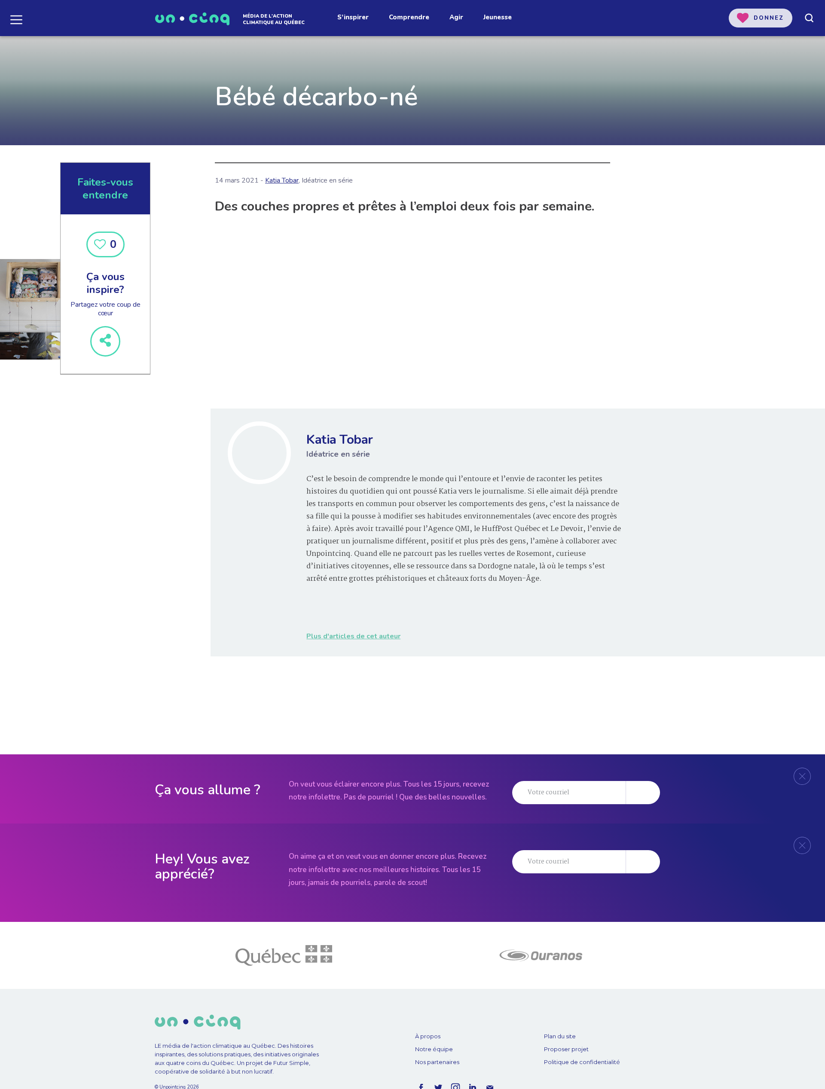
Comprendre (409, 17)
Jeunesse (497, 17)
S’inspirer (353, 17)
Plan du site (560, 1036)
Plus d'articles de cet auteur (353, 636)
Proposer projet (566, 1049)
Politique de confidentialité (582, 1061)
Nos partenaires (437, 1061)
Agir (456, 17)
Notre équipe (434, 1049)
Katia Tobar (282, 180)
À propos (427, 1036)
